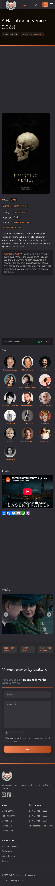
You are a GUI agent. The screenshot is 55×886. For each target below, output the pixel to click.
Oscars (5, 861)
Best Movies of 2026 (38, 811)
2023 (13, 199)
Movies (14, 34)
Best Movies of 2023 (45, 649)
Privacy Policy (17, 880)
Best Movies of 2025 (38, 816)
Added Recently (8, 856)
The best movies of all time (41, 825)
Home (5, 34)
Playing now (7, 851)
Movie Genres (8, 811)
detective (37, 243)
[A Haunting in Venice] (26, 153)
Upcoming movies (9, 846)
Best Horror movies (9, 649)
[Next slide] (49, 614)
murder (5, 243)
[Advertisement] (27, 81)
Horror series (25, 649)
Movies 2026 (7, 820)
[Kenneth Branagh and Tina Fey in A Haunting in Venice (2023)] (27, 614)
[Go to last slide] (6, 614)
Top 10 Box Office (9, 816)
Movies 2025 (7, 825)
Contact (5, 880)
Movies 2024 (7, 830)
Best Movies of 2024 (38, 820)
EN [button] (36, 4)
